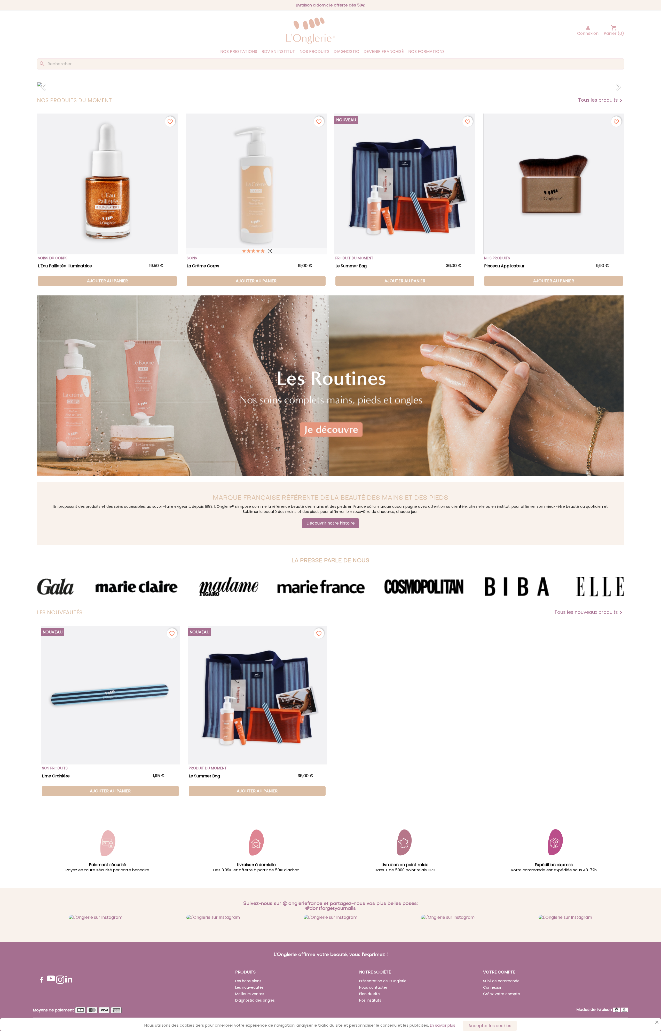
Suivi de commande (501, 981)
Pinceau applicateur (504, 266)
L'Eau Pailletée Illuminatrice (65, 266)
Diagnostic (346, 51)
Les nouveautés (249, 987)
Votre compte (499, 972)
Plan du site (369, 993)
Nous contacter (373, 987)
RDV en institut (278, 51)
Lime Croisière (56, 776)
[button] (81, 84)
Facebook (41, 980)
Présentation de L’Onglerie (382, 981)
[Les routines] (330, 385)
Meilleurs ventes (249, 993)
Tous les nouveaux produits (589, 612)
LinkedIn (68, 979)
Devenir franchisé (384, 51)
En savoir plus (442, 1025)
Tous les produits (601, 100)
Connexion (492, 987)
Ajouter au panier (107, 281)
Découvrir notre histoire (330, 523)
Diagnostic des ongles (255, 1000)
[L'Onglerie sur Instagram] (95, 917)
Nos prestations (238, 51)
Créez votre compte (501, 993)
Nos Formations (426, 51)
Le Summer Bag (351, 266)
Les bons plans (248, 981)
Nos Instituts (370, 1000)
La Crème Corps (203, 266)
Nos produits (314, 51)
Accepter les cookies (489, 1026)
